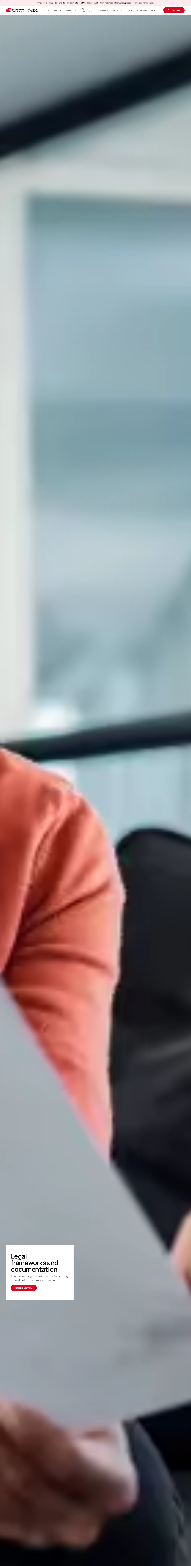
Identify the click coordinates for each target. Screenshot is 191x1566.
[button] (155, 10)
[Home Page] (22, 10)
